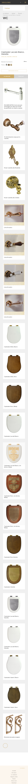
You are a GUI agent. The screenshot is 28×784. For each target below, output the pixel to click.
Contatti (14, 770)
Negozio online (14, 776)
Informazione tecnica (13, 70)
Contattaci (22, 768)
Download (14, 782)
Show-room (14, 780)
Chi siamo (14, 772)
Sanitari (13, 13)
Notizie (14, 778)
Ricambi (20, 13)
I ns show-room (7, 76)
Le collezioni (6, 13)
